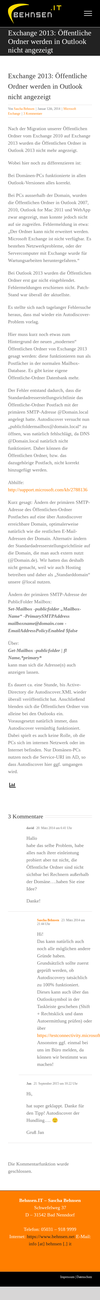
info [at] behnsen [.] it (50, 1243)
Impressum (67, 1277)
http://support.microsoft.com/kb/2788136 (47, 489)
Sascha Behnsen (24, 109)
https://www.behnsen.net (51, 1236)
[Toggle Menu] (88, 13)
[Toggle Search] (69, 13)
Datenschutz (84, 1277)
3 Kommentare (32, 113)
